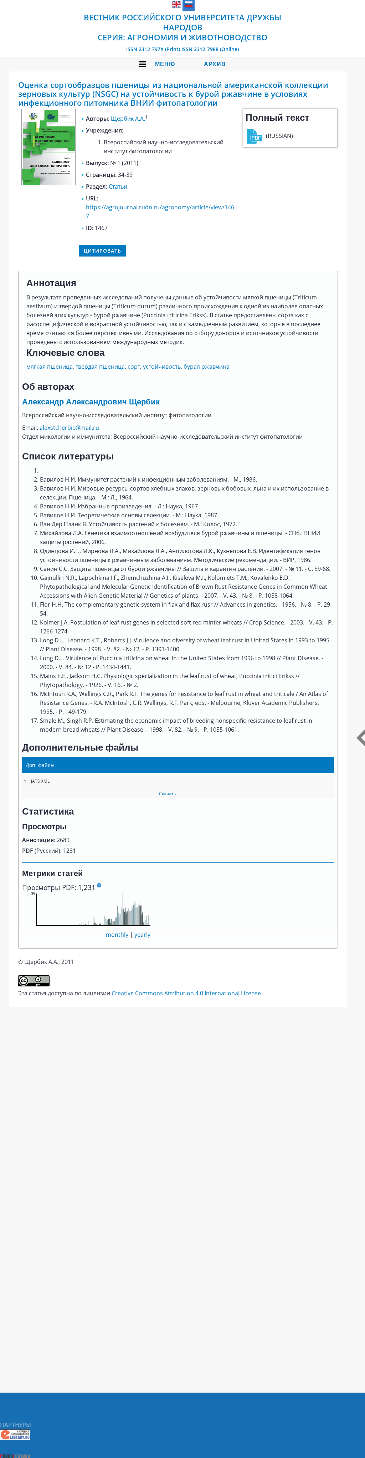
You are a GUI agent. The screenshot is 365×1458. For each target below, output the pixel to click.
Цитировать (102, 250)
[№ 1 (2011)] (48, 183)
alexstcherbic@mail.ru (69, 428)
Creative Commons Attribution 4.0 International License (186, 993)
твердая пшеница (100, 366)
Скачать (167, 794)
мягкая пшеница (49, 366)
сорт (134, 366)
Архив (215, 64)
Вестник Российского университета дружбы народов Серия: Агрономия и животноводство (182, 27)
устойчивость (162, 366)
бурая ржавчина (207, 366)
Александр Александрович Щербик (91, 401)
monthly (117, 935)
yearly (142, 935)
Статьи (118, 186)
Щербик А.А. (128, 119)
